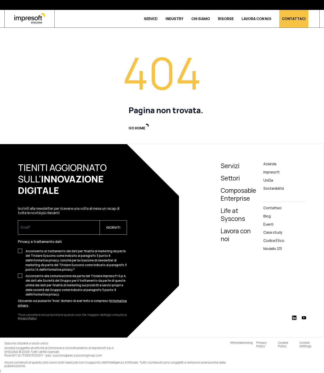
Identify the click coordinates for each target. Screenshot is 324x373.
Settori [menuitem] (230, 178)
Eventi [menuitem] (268, 224)
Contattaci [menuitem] (272, 208)
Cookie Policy (283, 344)
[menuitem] (284, 198)
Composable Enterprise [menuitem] (238, 194)
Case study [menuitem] (272, 232)
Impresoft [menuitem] (271, 172)
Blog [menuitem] (267, 216)
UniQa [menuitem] (268, 180)
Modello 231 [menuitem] (272, 248)
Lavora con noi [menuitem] (236, 235)
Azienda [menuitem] (269, 164)
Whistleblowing (241, 343)
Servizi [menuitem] (230, 166)
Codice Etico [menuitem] (273, 240)
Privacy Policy (261, 344)
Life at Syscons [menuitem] (233, 214)
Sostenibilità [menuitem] (273, 188)
